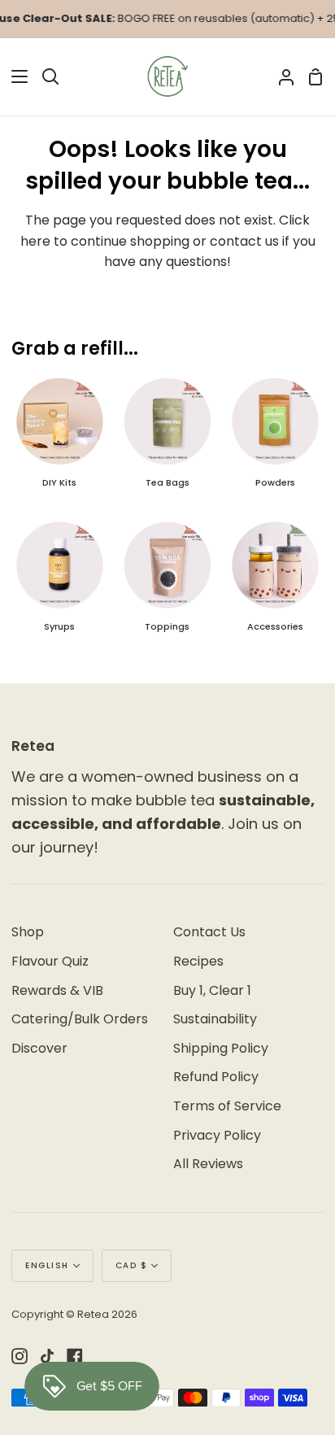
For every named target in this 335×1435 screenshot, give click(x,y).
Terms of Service (227, 1106)
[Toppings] (167, 583)
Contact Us (209, 931)
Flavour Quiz (50, 961)
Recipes (198, 961)
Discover (39, 1048)
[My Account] (279, 77)
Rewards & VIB (57, 990)
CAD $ (131, 1265)
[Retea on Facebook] (75, 1356)
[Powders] (275, 440)
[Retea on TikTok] (47, 1356)
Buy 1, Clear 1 (212, 990)
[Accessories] (275, 583)
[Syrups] (59, 583)
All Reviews (208, 1163)
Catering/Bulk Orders (79, 1019)
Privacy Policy (217, 1135)
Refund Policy (216, 1076)
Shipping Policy (220, 1048)
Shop (27, 931)
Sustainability (215, 1019)
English (47, 1265)
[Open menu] (14, 76)
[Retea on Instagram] (19, 1356)
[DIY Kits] (59, 440)
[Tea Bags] (167, 440)
